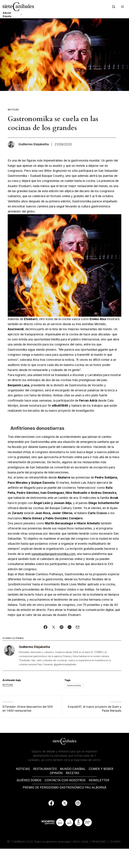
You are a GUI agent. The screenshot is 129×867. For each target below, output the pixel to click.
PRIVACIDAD (99, 841)
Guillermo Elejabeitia (34, 647)
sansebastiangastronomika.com (53, 554)
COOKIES (115, 841)
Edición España (7, 14)
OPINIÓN (56, 773)
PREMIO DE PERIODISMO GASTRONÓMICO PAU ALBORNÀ (64, 787)
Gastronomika (74, 685)
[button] (122, 7)
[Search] (113, 7)
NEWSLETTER (99, 780)
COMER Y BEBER (101, 769)
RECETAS (72, 773)
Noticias (13, 109)
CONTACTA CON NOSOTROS (65, 780)
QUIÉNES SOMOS (29, 780)
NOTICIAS (23, 769)
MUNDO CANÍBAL (73, 769)
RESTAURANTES (45, 769)
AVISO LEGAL (81, 841)
